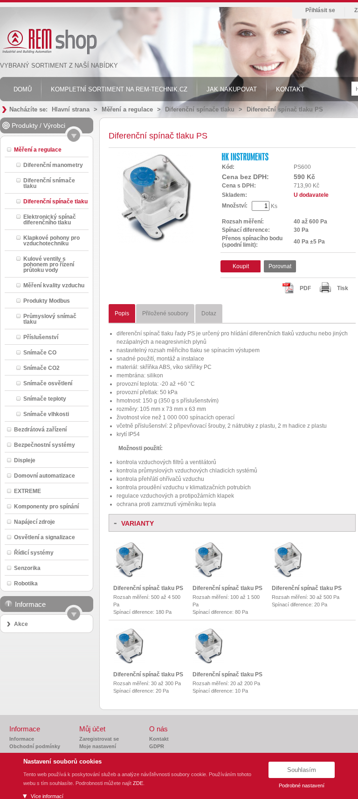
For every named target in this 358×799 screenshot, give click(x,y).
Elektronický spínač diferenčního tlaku (49, 219)
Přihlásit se (320, 10)
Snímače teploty (44, 399)
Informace (21, 739)
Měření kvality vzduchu (53, 285)
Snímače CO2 (41, 368)
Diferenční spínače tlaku (199, 109)
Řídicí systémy (34, 552)
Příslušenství (40, 337)
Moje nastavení (97, 746)
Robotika (26, 583)
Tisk (342, 288)
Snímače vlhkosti (46, 414)
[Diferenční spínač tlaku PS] (129, 576)
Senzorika (27, 568)
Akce (21, 624)
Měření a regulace (127, 109)
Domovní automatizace (44, 475)
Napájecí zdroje (34, 522)
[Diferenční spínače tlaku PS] (155, 242)
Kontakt (159, 739)
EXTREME (27, 491)
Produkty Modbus (46, 301)
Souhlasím (301, 769)
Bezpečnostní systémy (44, 445)
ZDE (138, 783)
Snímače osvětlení (47, 383)
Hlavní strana (71, 109)
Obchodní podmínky (34, 746)
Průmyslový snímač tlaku (49, 319)
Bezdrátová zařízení (40, 429)
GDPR (156, 746)
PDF (305, 288)
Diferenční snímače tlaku (49, 183)
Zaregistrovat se (99, 739)
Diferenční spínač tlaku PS (285, 109)
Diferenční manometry (53, 165)
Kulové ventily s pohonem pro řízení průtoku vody (48, 264)
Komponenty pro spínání (46, 506)
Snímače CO (39, 352)
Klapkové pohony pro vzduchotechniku (51, 240)
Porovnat (279, 266)
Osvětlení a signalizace (44, 537)
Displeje (24, 460)
